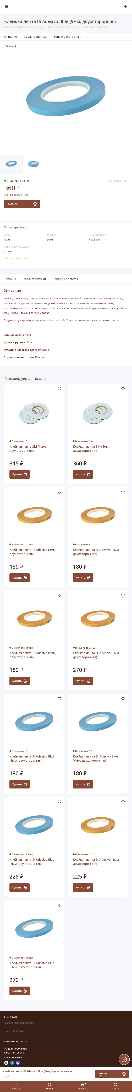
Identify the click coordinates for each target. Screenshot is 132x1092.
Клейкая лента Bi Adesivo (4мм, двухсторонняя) (96, 552)
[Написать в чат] (124, 1059)
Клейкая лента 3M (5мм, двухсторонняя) (91, 448)
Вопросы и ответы (67, 37)
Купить (17, 474)
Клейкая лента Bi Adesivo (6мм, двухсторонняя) (96, 861)
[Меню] (6, 6)
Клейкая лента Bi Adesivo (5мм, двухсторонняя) (32, 655)
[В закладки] (59, 389)
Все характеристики (16, 258)
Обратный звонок (14, 1052)
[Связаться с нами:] (125, 6)
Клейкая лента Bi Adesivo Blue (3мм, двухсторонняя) (31, 758)
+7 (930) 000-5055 (15, 1048)
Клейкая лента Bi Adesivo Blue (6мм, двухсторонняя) (31, 965)
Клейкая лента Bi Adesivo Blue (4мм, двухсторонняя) (95, 758)
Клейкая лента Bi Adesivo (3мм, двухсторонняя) (32, 552)
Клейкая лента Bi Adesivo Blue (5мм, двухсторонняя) (31, 861)
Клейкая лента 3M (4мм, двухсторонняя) (27, 448)
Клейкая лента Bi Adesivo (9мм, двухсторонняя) (96, 655)
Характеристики (35, 37)
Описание (11, 37)
